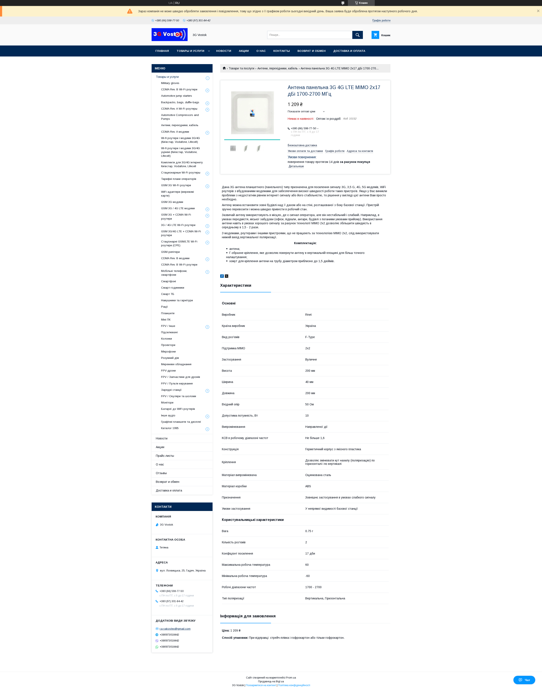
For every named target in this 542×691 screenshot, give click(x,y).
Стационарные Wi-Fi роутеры (180, 172)
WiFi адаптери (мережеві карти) (177, 193)
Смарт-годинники (172, 287)
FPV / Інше (168, 326)
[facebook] (222, 276)
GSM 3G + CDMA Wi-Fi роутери (176, 216)
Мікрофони (168, 351)
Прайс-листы (165, 455)
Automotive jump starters (176, 95)
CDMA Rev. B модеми (175, 258)
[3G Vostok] (170, 40)
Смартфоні (168, 281)
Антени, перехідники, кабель (277, 68)
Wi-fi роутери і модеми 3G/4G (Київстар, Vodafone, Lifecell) (180, 139)
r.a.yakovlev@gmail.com (175, 628)
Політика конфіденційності (294, 685)
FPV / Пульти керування (177, 383)
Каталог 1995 (169, 428)
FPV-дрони (168, 370)
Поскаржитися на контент (261, 685)
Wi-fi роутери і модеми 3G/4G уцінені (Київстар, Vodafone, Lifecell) (180, 152)
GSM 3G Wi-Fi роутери (176, 185)
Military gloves (170, 83)
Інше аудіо (168, 415)
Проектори (168, 345)
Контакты (281, 50)
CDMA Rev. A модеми (175, 131)
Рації (164, 306)
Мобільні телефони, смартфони (174, 272)
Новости (223, 50)
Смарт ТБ (167, 294)
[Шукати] (357, 35)
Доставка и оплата (349, 50)
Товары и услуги (190, 50)
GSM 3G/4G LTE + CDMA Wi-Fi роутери (181, 233)
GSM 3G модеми (172, 202)
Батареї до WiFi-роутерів (178, 408)
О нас (261, 50)
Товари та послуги (241, 68)
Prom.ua (291, 677)
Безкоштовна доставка (302, 145)
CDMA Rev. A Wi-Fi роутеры (179, 108)
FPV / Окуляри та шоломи (178, 396)
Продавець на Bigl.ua (271, 681)
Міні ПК (165, 319)
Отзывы (161, 473)
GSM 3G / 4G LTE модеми (178, 208)
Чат (527, 680)
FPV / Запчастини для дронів (180, 377)
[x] (226, 276)
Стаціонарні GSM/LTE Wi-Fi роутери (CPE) (179, 243)
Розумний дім (170, 357)
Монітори (167, 402)
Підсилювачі (169, 332)
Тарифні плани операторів (178, 178)
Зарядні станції (171, 389)
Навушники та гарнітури (177, 300)
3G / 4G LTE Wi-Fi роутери (178, 225)
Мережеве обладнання (176, 364)
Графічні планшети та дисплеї (181, 421)
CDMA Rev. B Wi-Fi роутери (179, 89)
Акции (244, 50)
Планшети (167, 313)
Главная (162, 50)
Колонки (166, 338)
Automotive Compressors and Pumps (180, 116)
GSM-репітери (170, 251)
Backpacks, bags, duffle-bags (180, 102)
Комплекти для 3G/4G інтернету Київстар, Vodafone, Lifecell (182, 164)
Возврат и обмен (311, 50)
